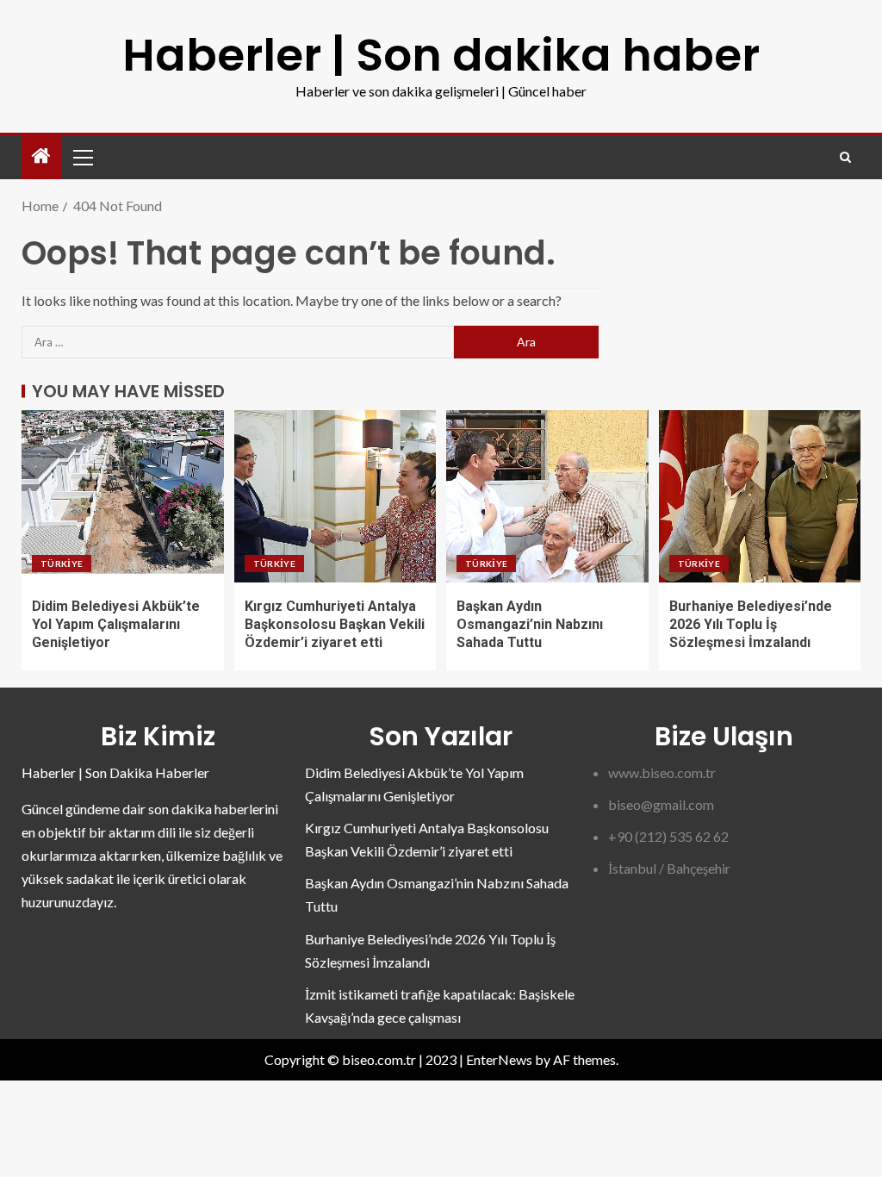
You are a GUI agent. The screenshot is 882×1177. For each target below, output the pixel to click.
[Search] (845, 157)
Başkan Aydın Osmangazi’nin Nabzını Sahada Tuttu (530, 624)
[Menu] (82, 156)
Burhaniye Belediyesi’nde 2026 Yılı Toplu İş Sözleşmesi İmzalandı (750, 624)
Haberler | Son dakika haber (441, 54)
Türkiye (61, 563)
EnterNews (499, 1059)
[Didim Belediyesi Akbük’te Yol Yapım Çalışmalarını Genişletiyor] (123, 496)
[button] (82, 156)
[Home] (41, 156)
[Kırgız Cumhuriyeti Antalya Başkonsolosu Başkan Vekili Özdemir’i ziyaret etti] (335, 496)
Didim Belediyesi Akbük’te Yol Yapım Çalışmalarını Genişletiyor (116, 624)
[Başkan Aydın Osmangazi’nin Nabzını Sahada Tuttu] (547, 496)
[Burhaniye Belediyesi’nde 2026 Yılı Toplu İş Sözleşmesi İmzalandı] (760, 496)
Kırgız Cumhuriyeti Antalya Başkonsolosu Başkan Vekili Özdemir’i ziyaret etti (335, 624)
